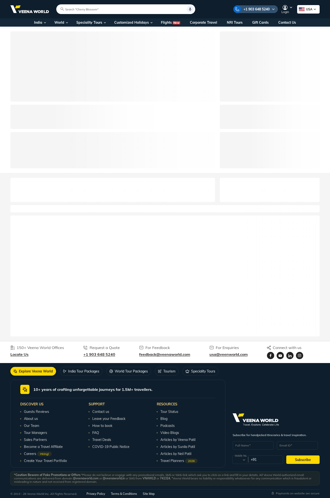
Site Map (149, 494)
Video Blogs (169, 433)
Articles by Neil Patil (175, 454)
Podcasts (167, 426)
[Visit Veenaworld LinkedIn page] (290, 355)
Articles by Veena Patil (177, 440)
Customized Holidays (131, 22)
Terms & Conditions (124, 494)
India (38, 22)
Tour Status (169, 411)
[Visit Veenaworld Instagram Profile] (299, 355)
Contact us (100, 411)
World (59, 22)
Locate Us (19, 354)
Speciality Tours (89, 22)
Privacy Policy (95, 494)
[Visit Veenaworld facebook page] (270, 355)
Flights (170, 22)
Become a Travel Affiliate (43, 447)
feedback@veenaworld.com (164, 354)
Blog (163, 418)
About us (31, 418)
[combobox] (240, 460)
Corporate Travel (203, 22)
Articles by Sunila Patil (177, 447)
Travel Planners (177, 461)
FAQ (95, 433)
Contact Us (287, 22)
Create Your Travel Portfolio (45, 461)
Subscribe (303, 460)
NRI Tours (235, 22)
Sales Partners (35, 440)
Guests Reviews (36, 411)
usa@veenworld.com (228, 354)
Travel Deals (101, 440)
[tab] (33, 371)
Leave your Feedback (108, 418)
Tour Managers (35, 433)
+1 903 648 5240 (257, 9)
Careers (36, 454)
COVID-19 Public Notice (110, 447)
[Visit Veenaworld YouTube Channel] (280, 355)
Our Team (31, 426)
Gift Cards (260, 22)
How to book (102, 426)
